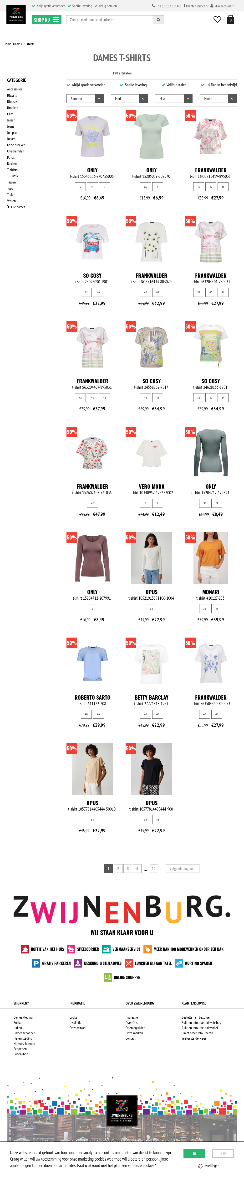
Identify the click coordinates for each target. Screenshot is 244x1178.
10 (154, 868)
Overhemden (15, 151)
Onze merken (134, 1033)
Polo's (11, 157)
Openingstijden (135, 1027)
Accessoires (14, 89)
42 (210, 186)
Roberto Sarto (92, 697)
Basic (15, 175)
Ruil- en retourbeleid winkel (200, 1027)
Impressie (132, 1017)
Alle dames (17, 206)
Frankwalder (211, 170)
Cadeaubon (21, 1054)
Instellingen (211, 1165)
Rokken (12, 163)
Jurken (11, 138)
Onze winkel (78, 1027)
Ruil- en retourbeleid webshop (201, 1022)
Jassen (11, 120)
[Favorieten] (217, 19)
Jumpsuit (12, 132)
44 (157, 397)
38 (198, 292)
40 (198, 186)
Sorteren (76, 98)
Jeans (10, 126)
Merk (118, 98)
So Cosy (92, 275)
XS (145, 186)
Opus (152, 592)
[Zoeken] (158, 19)
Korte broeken (16, 144)
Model (208, 98)
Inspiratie (75, 1022)
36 (204, 608)
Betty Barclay (151, 697)
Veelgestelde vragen (195, 1038)
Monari (210, 592)
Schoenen (20, 1048)
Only (92, 170)
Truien (11, 194)
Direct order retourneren (197, 1033)
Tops (10, 188)
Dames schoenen (25, 1033)
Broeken (12, 107)
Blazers (12, 95)
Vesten (11, 200)
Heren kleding (23, 1038)
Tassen (11, 182)
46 (223, 186)
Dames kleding (23, 1017)
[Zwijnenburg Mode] (122, 1110)
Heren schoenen (24, 1043)
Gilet (10, 113)
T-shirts (12, 169)
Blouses (12, 101)
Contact (130, 1038)
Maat (162, 98)
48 (104, 397)
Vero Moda (151, 486)
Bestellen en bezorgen (196, 1017)
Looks (73, 1017)
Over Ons (131, 1022)
